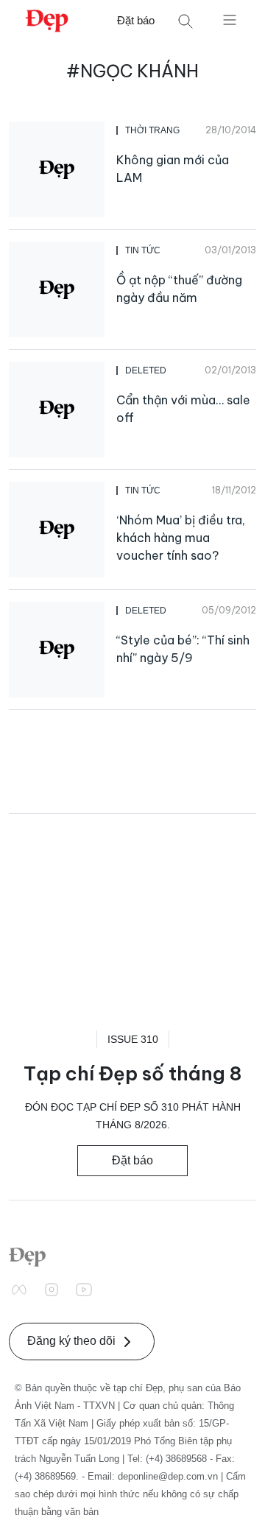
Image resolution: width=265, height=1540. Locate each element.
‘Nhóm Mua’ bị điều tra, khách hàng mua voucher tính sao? (180, 538)
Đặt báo (136, 20)
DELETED (145, 370)
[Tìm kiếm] (185, 21)
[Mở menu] (229, 19)
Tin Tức (142, 250)
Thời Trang (152, 130)
